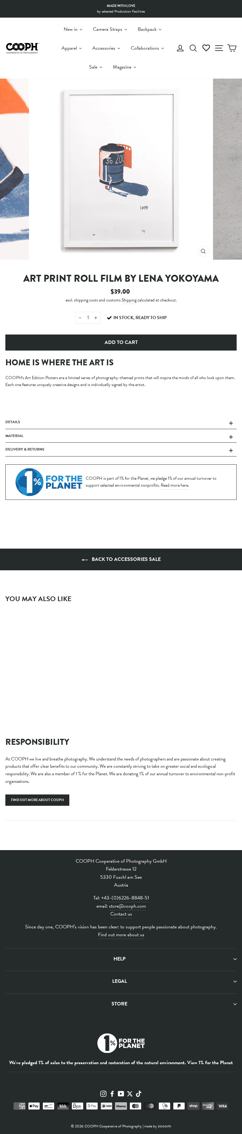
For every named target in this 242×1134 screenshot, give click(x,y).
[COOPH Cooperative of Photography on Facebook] (112, 1093)
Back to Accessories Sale (125, 559)
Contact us (121, 914)
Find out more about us (121, 934)
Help (119, 959)
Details (12, 422)
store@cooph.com (127, 906)
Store (119, 1004)
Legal (119, 981)
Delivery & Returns (24, 449)
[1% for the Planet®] (121, 1044)
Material (14, 436)
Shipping (129, 300)
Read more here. (175, 485)
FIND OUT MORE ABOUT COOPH (37, 800)
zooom (164, 1126)
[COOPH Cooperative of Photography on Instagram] (103, 1093)
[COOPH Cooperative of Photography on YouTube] (121, 1093)
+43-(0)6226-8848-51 (125, 898)
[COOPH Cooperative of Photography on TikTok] (138, 1093)
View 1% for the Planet (210, 1062)
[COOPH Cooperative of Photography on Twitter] (130, 1093)
